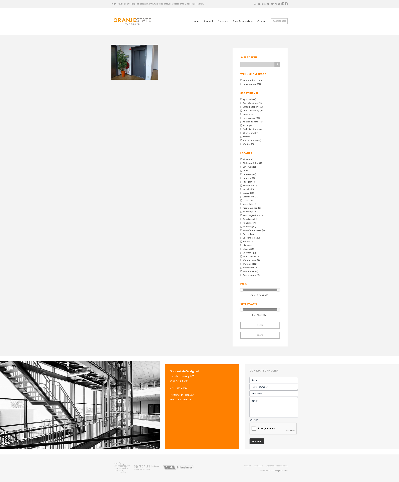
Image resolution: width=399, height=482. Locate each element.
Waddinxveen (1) (251, 260)
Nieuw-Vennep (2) (251, 207)
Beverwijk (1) (249, 166)
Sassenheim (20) (251, 237)
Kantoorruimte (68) (252, 121)
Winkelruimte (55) (251, 140)
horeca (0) (248, 114)
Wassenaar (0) (250, 267)
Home (196, 21)
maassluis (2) (249, 204)
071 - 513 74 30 (272, 4)
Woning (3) (248, 144)
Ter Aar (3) (248, 241)
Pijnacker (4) (249, 222)
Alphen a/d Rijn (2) (252, 163)
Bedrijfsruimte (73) (252, 103)
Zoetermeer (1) (250, 271)
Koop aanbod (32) (251, 84)
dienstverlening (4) (252, 110)
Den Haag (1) (249, 174)
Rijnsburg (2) (249, 226)
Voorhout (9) (249, 252)
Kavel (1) (247, 125)
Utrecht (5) (248, 249)
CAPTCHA (254, 419)
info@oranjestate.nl (182, 394)
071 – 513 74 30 (178, 387)
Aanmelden (279, 21)
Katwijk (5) (248, 189)
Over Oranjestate (243, 21)
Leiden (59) (248, 193)
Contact (261, 21)
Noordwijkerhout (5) (253, 215)
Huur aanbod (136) (252, 80)
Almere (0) (247, 159)
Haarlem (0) (248, 178)
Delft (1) (247, 170)
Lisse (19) (247, 200)
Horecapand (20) (251, 118)
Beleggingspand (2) (252, 106)
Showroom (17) (250, 132)
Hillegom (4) (248, 181)
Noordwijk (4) (249, 211)
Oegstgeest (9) (250, 219)
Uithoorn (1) (248, 245)
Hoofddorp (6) (249, 185)
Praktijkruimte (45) (252, 129)
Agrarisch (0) (249, 99)
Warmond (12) (249, 263)
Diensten (223, 21)
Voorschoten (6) (251, 256)
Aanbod (208, 21)
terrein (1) (248, 136)
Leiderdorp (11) (250, 196)
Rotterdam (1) (249, 234)
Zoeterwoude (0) (251, 275)
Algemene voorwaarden (277, 466)
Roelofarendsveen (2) (253, 230)
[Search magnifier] (277, 64)
